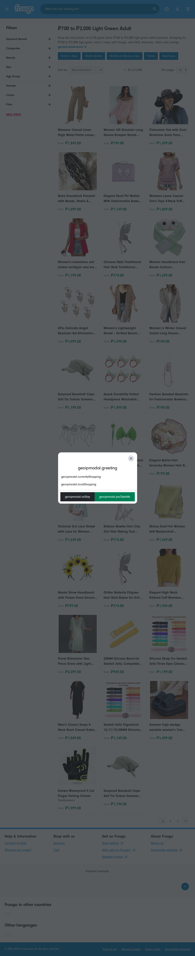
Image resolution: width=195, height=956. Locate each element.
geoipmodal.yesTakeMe (114, 496)
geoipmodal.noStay (77, 496)
